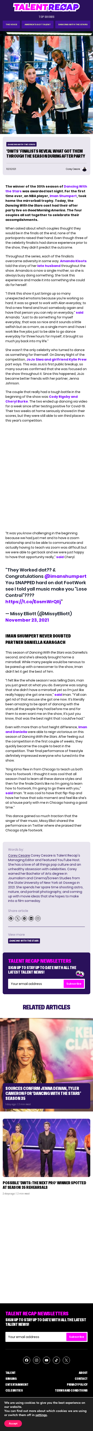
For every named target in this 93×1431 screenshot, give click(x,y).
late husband (48, 266)
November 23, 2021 (27, 620)
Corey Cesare (19, 855)
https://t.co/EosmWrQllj (33, 601)
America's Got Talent (38, 24)
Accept (13, 1423)
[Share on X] (17, 918)
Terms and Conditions (71, 1390)
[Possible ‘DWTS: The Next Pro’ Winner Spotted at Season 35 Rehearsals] (46, 1148)
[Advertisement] (46, 1247)
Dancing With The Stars (73, 24)
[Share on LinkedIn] (31, 918)
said (79, 312)
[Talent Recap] (46, 7)
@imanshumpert (65, 576)
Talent (10, 1373)
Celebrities (14, 1390)
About (83, 1373)
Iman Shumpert (63, 196)
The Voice (11, 24)
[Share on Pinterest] (24, 918)
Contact (81, 1378)
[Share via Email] (38, 918)
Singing (11, 1378)
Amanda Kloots (73, 261)
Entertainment (16, 1384)
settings (41, 1415)
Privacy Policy (77, 1384)
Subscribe (73, 984)
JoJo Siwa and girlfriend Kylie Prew (56, 359)
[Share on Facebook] (11, 918)
